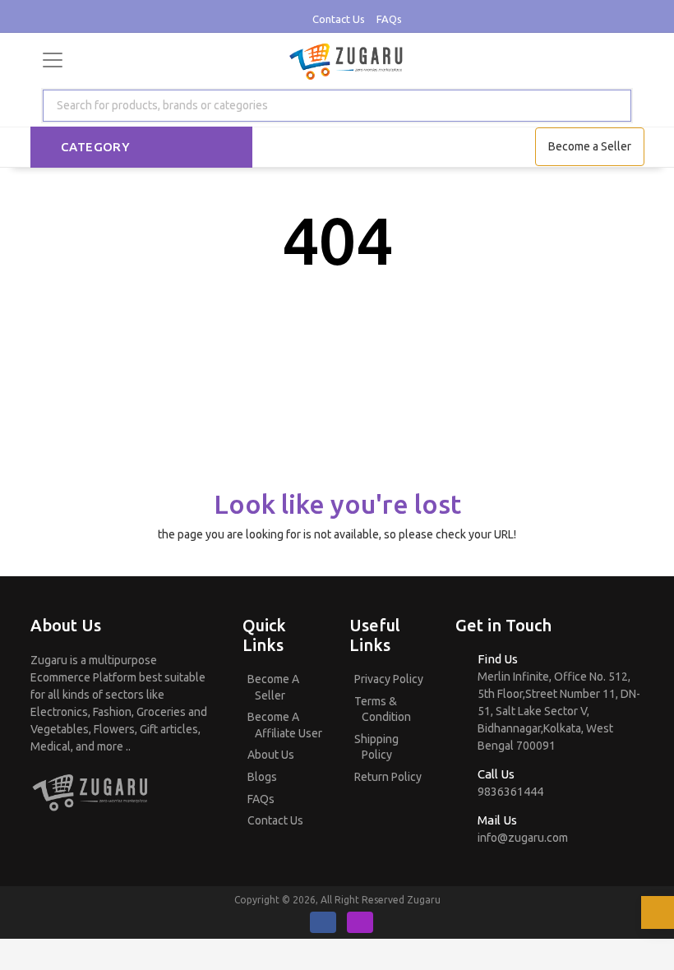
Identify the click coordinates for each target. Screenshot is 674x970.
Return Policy (388, 776)
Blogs (262, 776)
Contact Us (338, 19)
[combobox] (337, 106)
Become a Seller (589, 146)
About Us (270, 754)
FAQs (389, 19)
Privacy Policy (388, 679)
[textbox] (159, 105)
